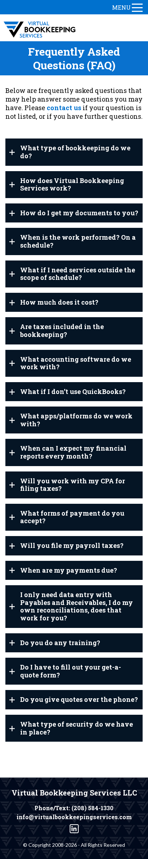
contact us (64, 107)
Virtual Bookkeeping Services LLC (74, 792)
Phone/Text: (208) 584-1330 (74, 808)
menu (121, 7)
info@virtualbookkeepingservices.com (74, 817)
